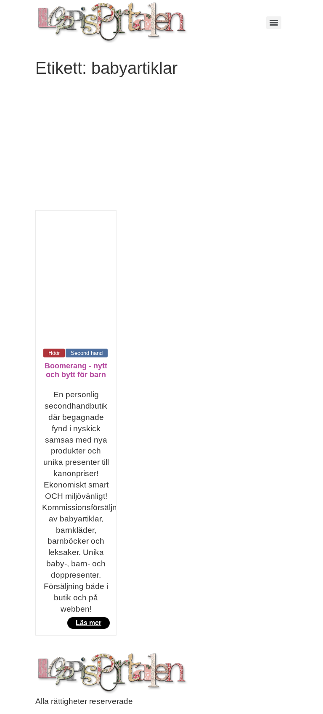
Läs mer (88, 622)
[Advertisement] (161, 147)
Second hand (87, 353)
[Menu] (273, 22)
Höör (54, 353)
